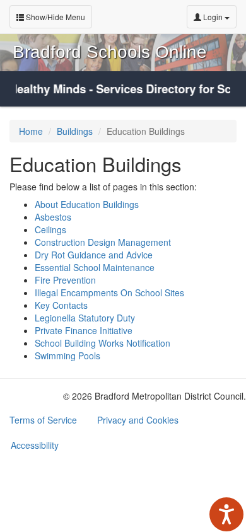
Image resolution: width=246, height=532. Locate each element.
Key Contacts (61, 305)
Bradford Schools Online (110, 52)
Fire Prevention (65, 280)
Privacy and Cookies (138, 419)
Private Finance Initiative (83, 330)
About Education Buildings (87, 204)
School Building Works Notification (102, 343)
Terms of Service (43, 419)
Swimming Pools (67, 355)
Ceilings (50, 229)
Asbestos (53, 217)
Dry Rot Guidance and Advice (94, 254)
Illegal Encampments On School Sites (109, 292)
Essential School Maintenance (95, 267)
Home (31, 131)
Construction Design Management (103, 242)
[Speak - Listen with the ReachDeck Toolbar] (226, 514)
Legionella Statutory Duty (85, 317)
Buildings (75, 131)
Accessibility (35, 445)
